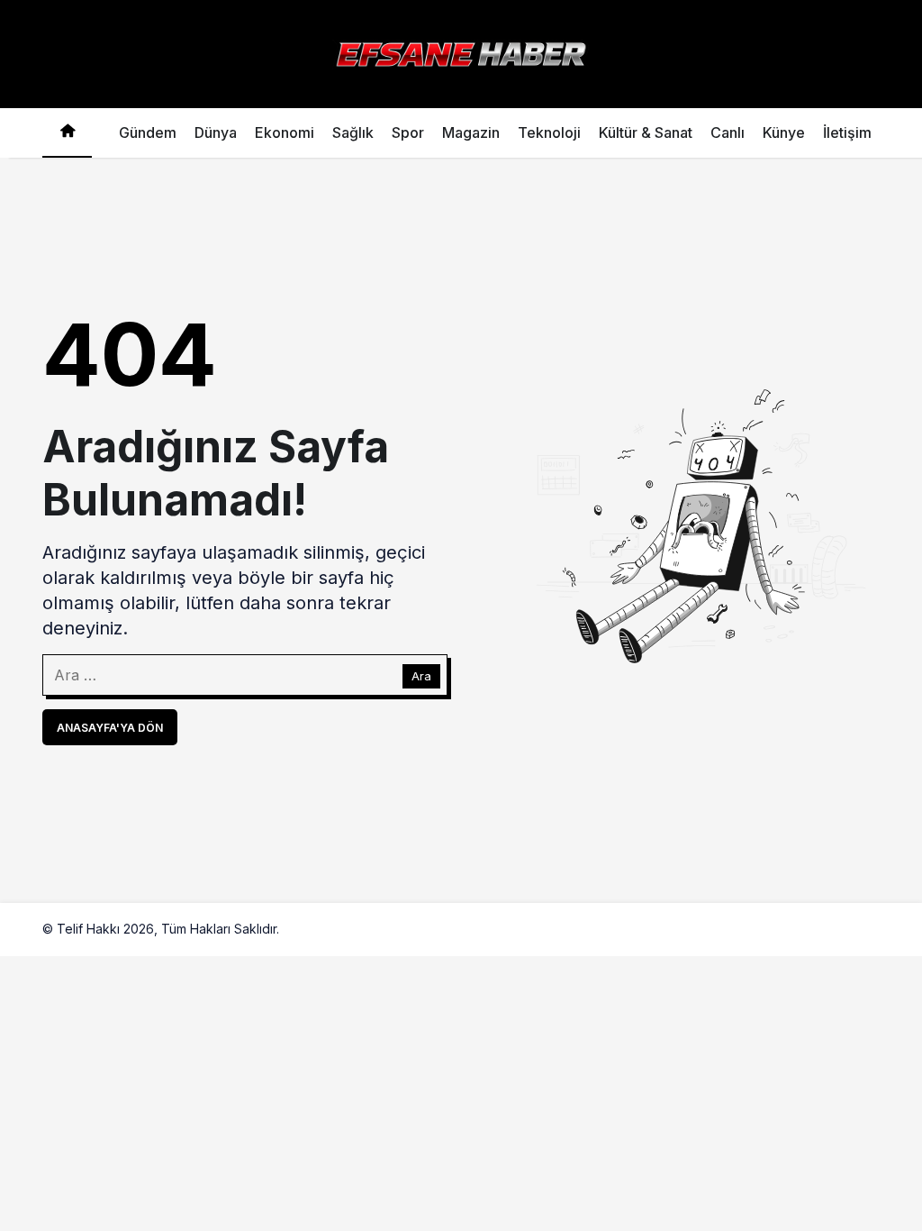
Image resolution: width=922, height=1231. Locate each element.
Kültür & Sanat (645, 132)
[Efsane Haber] (461, 52)
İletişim (847, 132)
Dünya (215, 132)
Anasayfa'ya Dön (110, 727)
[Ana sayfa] (67, 133)
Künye (784, 132)
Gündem (147, 132)
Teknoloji (549, 132)
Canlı (727, 132)
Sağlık (353, 132)
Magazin (471, 132)
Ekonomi (284, 132)
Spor (408, 132)
